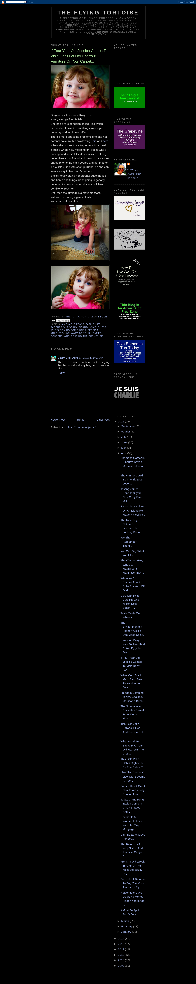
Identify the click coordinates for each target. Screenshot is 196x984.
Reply (61, 372)
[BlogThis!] (60, 320)
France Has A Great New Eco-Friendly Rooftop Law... (133, 790)
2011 (121, 954)
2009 (121, 965)
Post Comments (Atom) (82, 427)
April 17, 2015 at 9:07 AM (87, 357)
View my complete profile (134, 174)
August (126, 431)
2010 (121, 960)
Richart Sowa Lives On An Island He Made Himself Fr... (133, 510)
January (126, 931)
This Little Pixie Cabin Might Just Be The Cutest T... (133, 763)
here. (105, 141)
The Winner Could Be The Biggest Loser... (132, 479)
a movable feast (72, 324)
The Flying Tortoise (98, 13)
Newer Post (58, 419)
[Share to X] (63, 320)
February (127, 926)
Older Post (102, 419)
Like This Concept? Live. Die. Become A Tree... (133, 776)
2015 (121, 421)
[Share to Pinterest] (68, 320)
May (124, 447)
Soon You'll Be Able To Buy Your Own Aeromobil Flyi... (133, 883)
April (124, 453)
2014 (121, 938)
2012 (121, 949)
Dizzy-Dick (64, 357)
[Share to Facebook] (65, 320)
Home (81, 419)
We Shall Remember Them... (128, 541)
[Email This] (57, 320)
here (93, 141)
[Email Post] (53, 320)
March (125, 921)
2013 (121, 943)
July (124, 436)
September (128, 426)
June (124, 442)
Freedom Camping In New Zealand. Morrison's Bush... (133, 697)
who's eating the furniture (83, 336)
